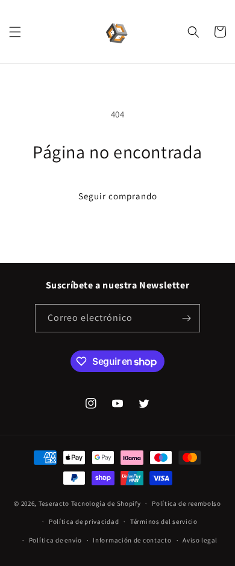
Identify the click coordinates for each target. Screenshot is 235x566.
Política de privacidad (84, 521)
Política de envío (55, 540)
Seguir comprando (117, 196)
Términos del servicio (164, 521)
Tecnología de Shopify (106, 503)
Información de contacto (132, 540)
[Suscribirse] (186, 318)
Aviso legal (200, 540)
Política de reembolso (186, 503)
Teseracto (54, 503)
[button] (15, 32)
